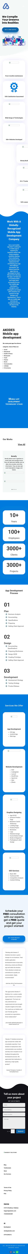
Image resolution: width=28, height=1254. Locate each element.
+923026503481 (8, 1214)
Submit (20, 1131)
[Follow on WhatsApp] (17, 1252)
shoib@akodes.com (9, 1231)
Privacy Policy (8, 1190)
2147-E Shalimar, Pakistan (11, 1208)
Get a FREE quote (10, 29)
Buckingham (7, 1227)
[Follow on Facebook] (11, 1252)
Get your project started (14, 938)
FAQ (5, 1193)
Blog (5, 1165)
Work (5, 1171)
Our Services (7, 1174)
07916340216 (8, 1234)
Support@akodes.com (10, 1211)
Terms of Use (7, 1187)
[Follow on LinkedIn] (14, 1252)
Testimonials (7, 1168)
